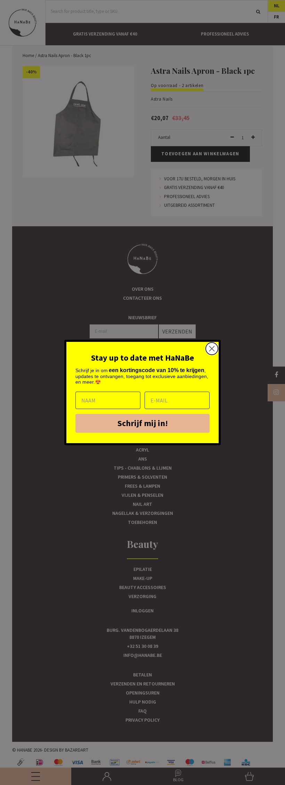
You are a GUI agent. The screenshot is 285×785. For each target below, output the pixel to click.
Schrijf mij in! (142, 423)
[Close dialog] (212, 349)
